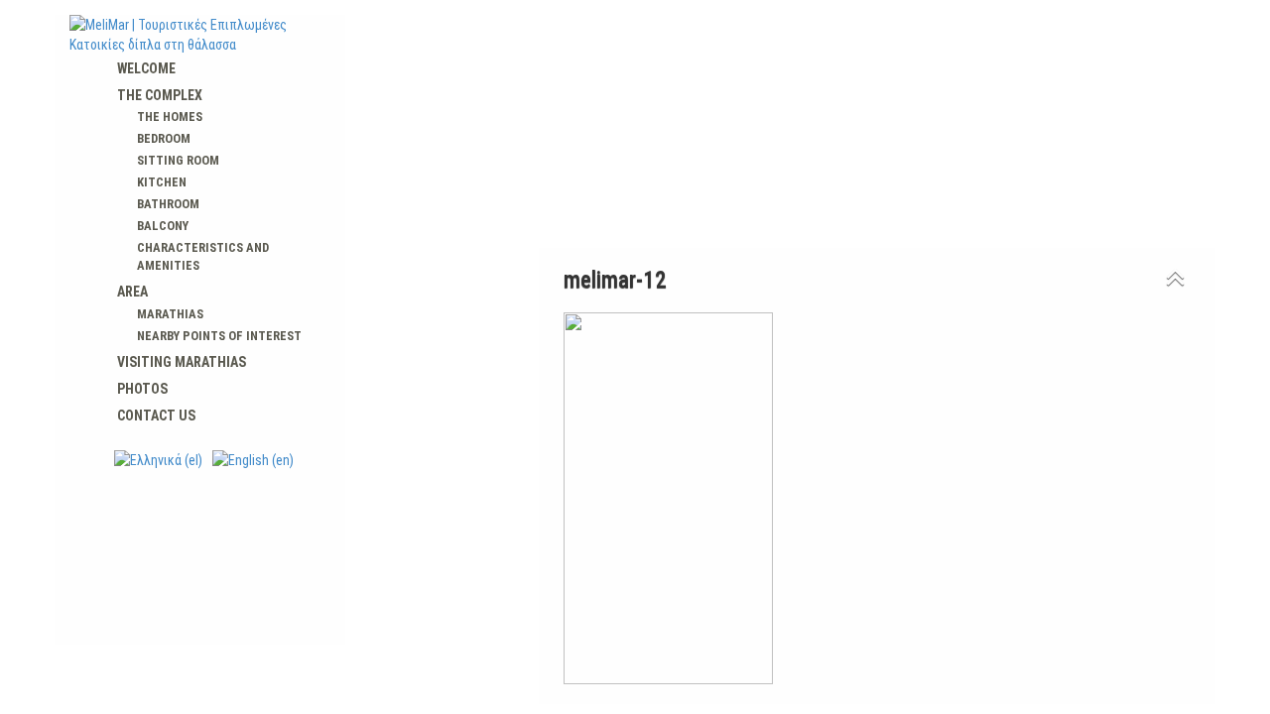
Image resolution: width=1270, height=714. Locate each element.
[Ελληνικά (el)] (158, 459)
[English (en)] (253, 459)
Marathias (170, 313)
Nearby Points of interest (219, 335)
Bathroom (168, 203)
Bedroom (163, 138)
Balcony (163, 225)
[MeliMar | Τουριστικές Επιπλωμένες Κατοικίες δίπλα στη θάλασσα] (199, 35)
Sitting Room (178, 160)
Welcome (146, 68)
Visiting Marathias (181, 362)
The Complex (159, 95)
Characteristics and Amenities (203, 256)
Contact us (156, 415)
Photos (142, 389)
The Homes (169, 116)
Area (132, 291)
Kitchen (162, 182)
